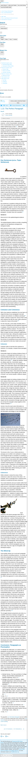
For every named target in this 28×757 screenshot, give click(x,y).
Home (6, 105)
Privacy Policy (22, 749)
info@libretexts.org (15, 751)
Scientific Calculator (7, 72)
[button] (5, 81)
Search (2, 755)
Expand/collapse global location (26, 105)
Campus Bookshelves (16, 105)
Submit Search (4, 28)
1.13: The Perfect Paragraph (13, 716)
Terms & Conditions (5, 750)
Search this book (3, 24)
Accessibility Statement (14, 750)
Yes (3, 736)
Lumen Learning (8, 115)
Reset (2, 37)
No (7, 736)
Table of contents (6, 118)
